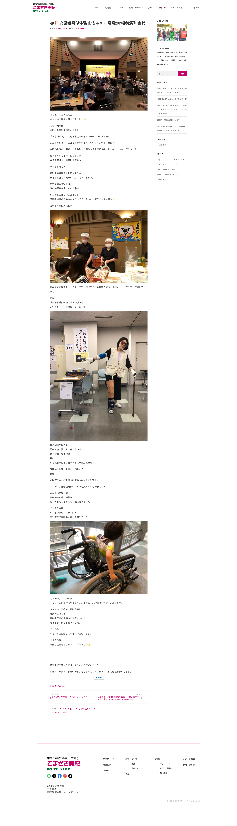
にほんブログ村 (58, 686)
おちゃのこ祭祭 (60, 712)
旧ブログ (175, 174)
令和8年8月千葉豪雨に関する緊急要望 (172, 99)
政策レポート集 (137, 768)
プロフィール (94, 7)
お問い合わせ (193, 7)
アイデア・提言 (65, 709)
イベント (160, 164)
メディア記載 (189, 758)
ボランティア (165, 764)
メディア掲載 (177, 7)
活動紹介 (109, 7)
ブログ (121, 7)
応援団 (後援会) (166, 768)
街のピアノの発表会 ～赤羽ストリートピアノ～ (70, 697)
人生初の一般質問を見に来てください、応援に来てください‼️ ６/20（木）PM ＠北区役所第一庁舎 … (118, 698)
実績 (150, 7)
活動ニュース (90, 709)
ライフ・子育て (78, 709)
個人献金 (163, 772)
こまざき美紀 (80, 28)
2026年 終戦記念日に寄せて (168, 120)
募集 (174, 169)
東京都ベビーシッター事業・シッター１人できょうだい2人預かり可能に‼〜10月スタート (172, 109)
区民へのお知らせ (164, 174)
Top (158, 159)
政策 (133, 764)
